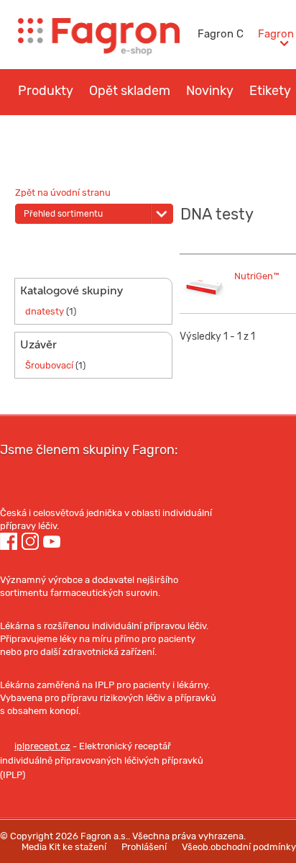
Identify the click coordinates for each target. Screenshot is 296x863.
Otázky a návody (138, 134)
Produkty (45, 91)
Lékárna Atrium (47, 665)
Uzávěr (38, 344)
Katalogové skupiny (71, 290)
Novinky (209, 91)
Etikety (270, 91)
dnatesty (44, 311)
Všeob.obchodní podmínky (239, 846)
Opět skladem (129, 91)
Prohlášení (144, 846)
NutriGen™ (256, 276)
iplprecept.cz (42, 746)
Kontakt (226, 134)
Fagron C (221, 33)
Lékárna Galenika (53, 606)
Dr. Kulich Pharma (55, 560)
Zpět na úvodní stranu (63, 192)
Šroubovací (49, 365)
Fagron (22, 493)
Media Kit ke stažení (64, 846)
